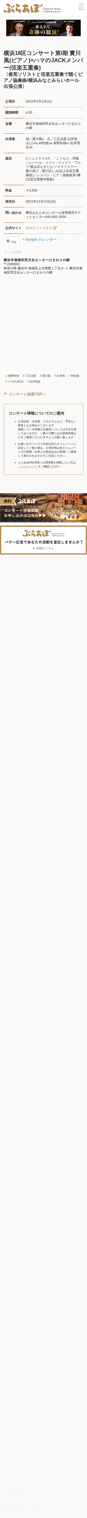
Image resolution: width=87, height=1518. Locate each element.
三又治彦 (30, 375)
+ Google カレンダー (39, 239)
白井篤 (61, 375)
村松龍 (75, 375)
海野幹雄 (13, 375)
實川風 (46, 375)
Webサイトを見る (39, 228)
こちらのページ (27, 466)
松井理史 (35, 381)
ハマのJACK (15, 381)
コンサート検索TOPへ (27, 394)
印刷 (13, 241)
